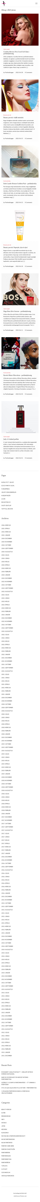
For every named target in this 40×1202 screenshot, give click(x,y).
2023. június (5, 598)
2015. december (6, 896)
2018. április (5, 803)
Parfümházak (6, 1156)
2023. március (6, 608)
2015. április (5, 923)
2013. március (6, 1006)
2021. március (6, 687)
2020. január (5, 734)
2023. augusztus (7, 591)
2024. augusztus (7, 551)
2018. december (6, 777)
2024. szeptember (7, 548)
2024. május (5, 561)
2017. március (6, 847)
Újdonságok (6, 49)
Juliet (15, 1196)
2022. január (5, 654)
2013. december (6, 976)
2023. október (6, 585)
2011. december (6, 1055)
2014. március (6, 966)
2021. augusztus (7, 671)
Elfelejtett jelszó (7, 482)
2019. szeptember (7, 747)
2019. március (6, 767)
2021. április (5, 684)
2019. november (6, 740)
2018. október (6, 784)
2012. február (6, 1049)
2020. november (6, 701)
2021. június (5, 677)
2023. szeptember (7, 588)
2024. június (5, 558)
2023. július (5, 595)
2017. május (5, 840)
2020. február (6, 731)
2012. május (5, 1039)
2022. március (6, 648)
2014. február (6, 969)
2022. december (6, 618)
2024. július (5, 555)
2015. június (5, 916)
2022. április (5, 644)
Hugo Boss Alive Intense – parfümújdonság (17, 311)
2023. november (6, 581)
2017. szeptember (7, 827)
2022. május (5, 641)
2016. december (6, 856)
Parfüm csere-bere (7, 1146)
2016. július (5, 873)
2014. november (6, 939)
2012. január (5, 1052)
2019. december (6, 737)
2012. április (5, 1042)
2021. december (6, 658)
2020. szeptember (7, 707)
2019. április (5, 764)
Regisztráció (6, 502)
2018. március (6, 807)
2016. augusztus (7, 870)
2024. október (6, 545)
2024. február (6, 571)
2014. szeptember (7, 946)
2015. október (6, 903)
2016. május (5, 880)
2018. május (5, 800)
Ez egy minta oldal (7, 485)
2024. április (5, 565)
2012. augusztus (7, 1029)
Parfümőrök (5, 1162)
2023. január (5, 614)
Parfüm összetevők (8, 1149)
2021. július (5, 674)
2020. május (5, 721)
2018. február (6, 810)
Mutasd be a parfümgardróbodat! (13, 1136)
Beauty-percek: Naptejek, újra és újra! (15, 247)
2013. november (6, 979)
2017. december (6, 817)
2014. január (5, 973)
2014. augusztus (7, 949)
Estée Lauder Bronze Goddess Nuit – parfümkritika (19, 183)
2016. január (5, 893)
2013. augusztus (7, 989)
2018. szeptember (7, 787)
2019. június (5, 757)
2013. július (5, 992)
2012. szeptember (7, 1026)
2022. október (6, 624)
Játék (3, 1126)
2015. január (5, 933)
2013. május (5, 999)
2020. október (6, 704)
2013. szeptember (7, 986)
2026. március (6, 525)
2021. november (6, 661)
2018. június (5, 797)
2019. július (5, 754)
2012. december (6, 1016)
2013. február (6, 1009)
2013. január (5, 1012)
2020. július (5, 714)
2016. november (6, 860)
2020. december (6, 697)
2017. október (6, 823)
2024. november (6, 542)
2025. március (6, 532)
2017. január (5, 853)
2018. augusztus (7, 790)
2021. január (5, 694)
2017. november (6, 820)
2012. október (6, 1022)
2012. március (6, 1045)
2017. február (6, 850)
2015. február (6, 929)
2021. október (6, 664)
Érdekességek (5, 1116)
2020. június (5, 717)
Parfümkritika (6, 181)
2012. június (5, 1036)
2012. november (6, 1019)
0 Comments (28, 72)
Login (3, 499)
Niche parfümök (6, 1142)
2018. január (5, 813)
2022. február (6, 651)
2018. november (6, 780)
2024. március (6, 568)
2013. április (5, 1002)
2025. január (5, 535)
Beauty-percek (7, 115)
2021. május (5, 681)
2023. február (6, 611)
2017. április (5, 843)
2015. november (6, 900)
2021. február (6, 691)
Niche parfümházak (8, 1139)
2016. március (6, 886)
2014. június (5, 956)
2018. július (5, 794)
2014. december (6, 936)
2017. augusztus (7, 830)
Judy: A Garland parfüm (11, 439)
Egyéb (3, 1113)
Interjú (4, 1123)
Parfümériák (5, 1152)
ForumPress (5, 489)
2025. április (5, 528)
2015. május (5, 919)
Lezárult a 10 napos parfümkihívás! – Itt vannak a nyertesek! (18, 1083)
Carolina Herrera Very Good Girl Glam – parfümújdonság (16, 53)
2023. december (6, 578)
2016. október (6, 863)
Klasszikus (5, 1132)
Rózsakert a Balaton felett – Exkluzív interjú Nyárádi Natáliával (17, 1073)
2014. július (5, 953)
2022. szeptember (7, 628)
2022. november (6, 621)
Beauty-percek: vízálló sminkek (13, 117)
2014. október (6, 943)
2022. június (5, 638)
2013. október (6, 982)
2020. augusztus (7, 711)
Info (2, 1119)
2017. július (5, 833)
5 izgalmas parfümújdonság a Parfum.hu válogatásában (15, 1092)
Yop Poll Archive (7, 509)
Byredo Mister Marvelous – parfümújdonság (17, 375)
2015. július (5, 913)
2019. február (6, 770)
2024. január (5, 575)
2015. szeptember (7, 906)
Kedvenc (4, 1129)
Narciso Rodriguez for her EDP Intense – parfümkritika (15, 1078)
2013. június (5, 996)
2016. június (5, 876)
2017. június (5, 837)
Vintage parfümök (7, 1176)
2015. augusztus (7, 910)
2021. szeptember (7, 668)
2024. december (6, 538)
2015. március (6, 926)
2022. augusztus (7, 631)
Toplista (4, 1166)
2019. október (6, 744)
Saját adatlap (6, 505)
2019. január (5, 774)
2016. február (6, 890)
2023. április (5, 605)
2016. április (5, 883)
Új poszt (4, 1169)
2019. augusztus (7, 750)
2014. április (5, 963)
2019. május (5, 760)
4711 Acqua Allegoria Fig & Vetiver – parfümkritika (19, 1088)
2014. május (5, 959)
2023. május (5, 601)
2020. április (5, 724)
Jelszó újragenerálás (8, 492)
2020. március (6, 727)
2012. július (5, 1032)
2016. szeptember (7, 866)
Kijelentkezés (5, 495)
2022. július (5, 634)
